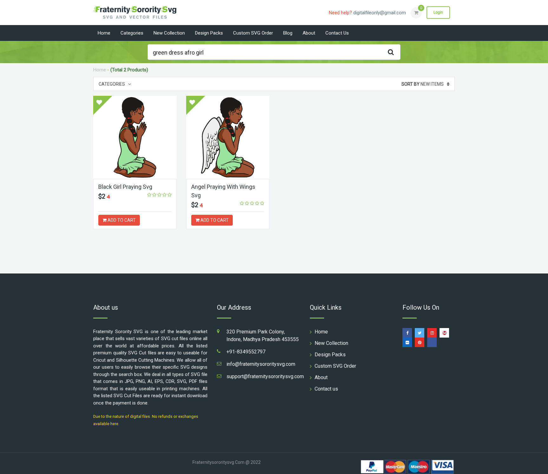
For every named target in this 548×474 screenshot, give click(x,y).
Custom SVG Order (253, 33)
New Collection (169, 33)
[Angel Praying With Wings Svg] (228, 137)
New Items (422, 84)
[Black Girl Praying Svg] (135, 137)
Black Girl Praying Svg (125, 186)
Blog (287, 33)
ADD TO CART (121, 220)
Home (104, 33)
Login (438, 12)
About (309, 33)
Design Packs (209, 33)
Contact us (337, 33)
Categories (132, 33)
